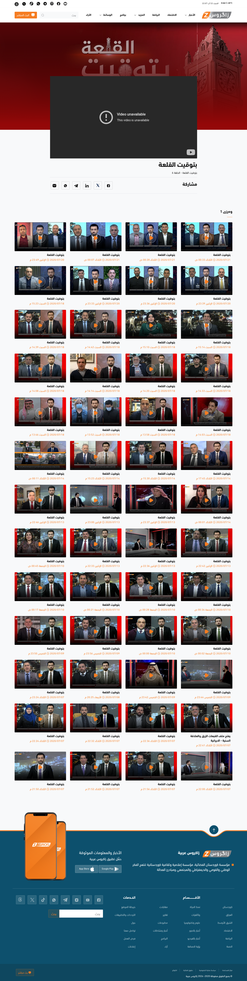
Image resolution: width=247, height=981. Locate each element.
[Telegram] (76, 185)
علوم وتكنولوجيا (192, 922)
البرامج (164, 938)
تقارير (165, 914)
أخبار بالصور (194, 930)
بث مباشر (23, 972)
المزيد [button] (141, 15)
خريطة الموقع (128, 907)
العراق (229, 914)
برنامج (123, 15)
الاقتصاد (172, 15)
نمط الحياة (195, 907)
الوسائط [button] (107, 15)
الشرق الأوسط (225, 922)
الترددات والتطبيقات (125, 914)
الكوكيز (174, 970)
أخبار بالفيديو (194, 938)
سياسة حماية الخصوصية (207, 970)
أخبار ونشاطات (160, 930)
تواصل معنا (129, 930)
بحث (53, 913)
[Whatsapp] (65, 185)
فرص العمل (129, 938)
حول (133, 922)
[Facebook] (109, 185)
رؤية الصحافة (194, 946)
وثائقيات (196, 914)
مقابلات (163, 907)
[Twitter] (98, 185)
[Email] (55, 185)
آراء (166, 946)
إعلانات (131, 946)
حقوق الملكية (188, 970)
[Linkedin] (87, 185)
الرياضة (156, 15)
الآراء (88, 15)
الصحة (229, 946)
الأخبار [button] (192, 15)
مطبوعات (163, 922)
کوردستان (227, 907)
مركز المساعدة (227, 970)
